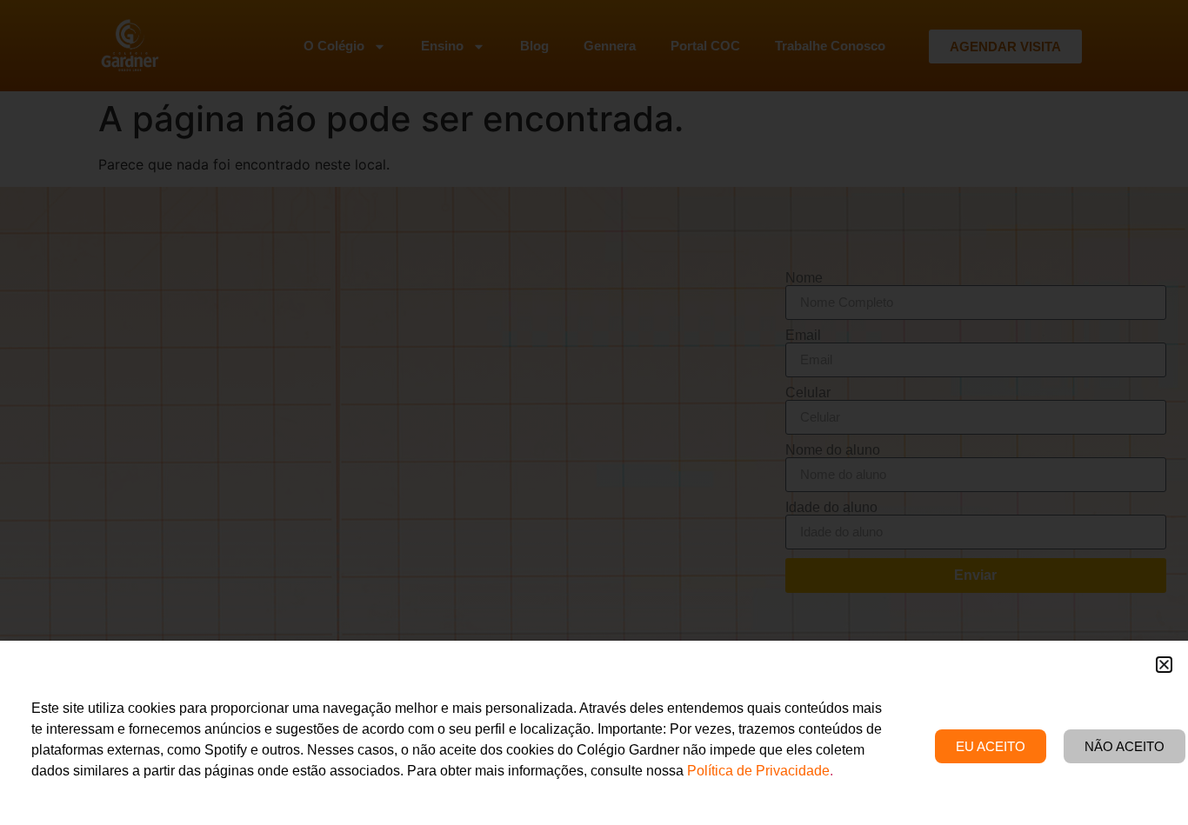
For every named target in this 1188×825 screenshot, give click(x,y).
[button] (1164, 664)
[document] (594, 412)
